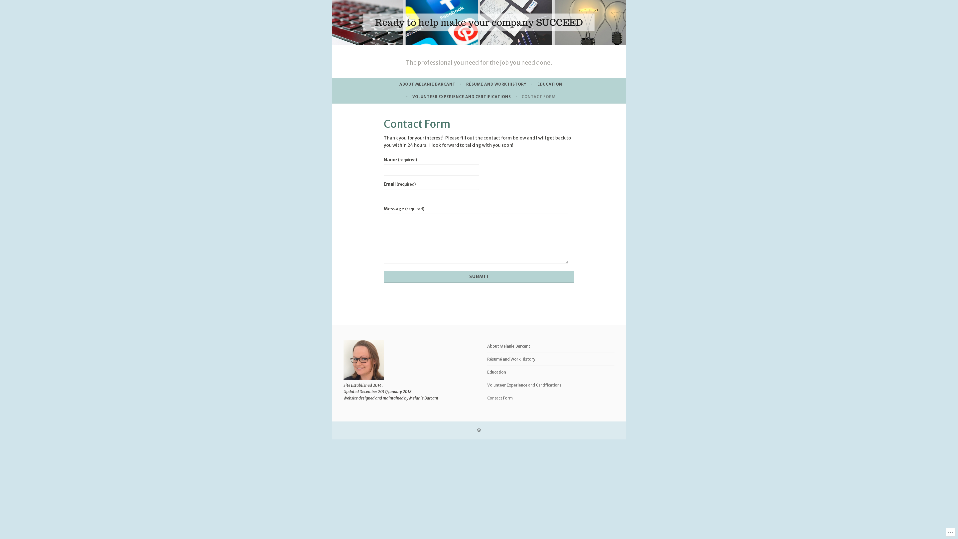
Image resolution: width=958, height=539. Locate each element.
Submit (479, 276)
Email (400, 184)
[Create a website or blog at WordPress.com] (479, 430)
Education (549, 84)
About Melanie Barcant (427, 84)
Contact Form (539, 96)
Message (404, 209)
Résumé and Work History (496, 84)
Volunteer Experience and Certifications (461, 96)
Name (400, 159)
